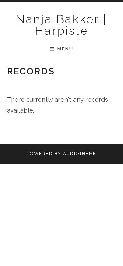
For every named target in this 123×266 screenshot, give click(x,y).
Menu (65, 48)
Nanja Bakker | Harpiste (61, 25)
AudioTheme (79, 153)
